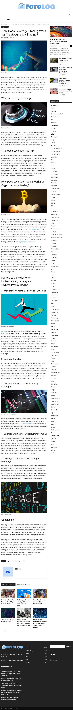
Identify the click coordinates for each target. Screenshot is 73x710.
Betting (53, 131)
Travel (9, 19)
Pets (52, 361)
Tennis (53, 418)
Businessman (55, 151)
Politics (53, 367)
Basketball (54, 125)
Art (52, 120)
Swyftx (3, 331)
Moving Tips (55, 335)
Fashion (53, 232)
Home (8, 15)
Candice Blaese (54, 46)
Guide (53, 272)
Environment (55, 220)
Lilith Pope (6, 37)
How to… (54, 289)
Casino (53, 163)
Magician (54, 315)
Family (53, 226)
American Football (57, 114)
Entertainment (22, 15)
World (53, 450)
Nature (53, 344)
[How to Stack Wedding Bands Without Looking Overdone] (54, 91)
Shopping (54, 384)
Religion (53, 375)
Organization (55, 352)
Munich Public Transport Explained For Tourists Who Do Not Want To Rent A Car (11, 692)
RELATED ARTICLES (8, 585)
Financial (54, 246)
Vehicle (53, 438)
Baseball (54, 122)
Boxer (53, 143)
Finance (53, 243)
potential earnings (34, 229)
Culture (53, 191)
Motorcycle (54, 329)
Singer (53, 387)
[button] (69, 15)
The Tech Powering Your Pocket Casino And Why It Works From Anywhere (11, 673)
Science (53, 378)
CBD (52, 166)
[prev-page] (2, 631)
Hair (52, 275)
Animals (53, 117)
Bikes (52, 134)
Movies (53, 332)
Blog (52, 140)
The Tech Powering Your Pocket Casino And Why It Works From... (59, 41)
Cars (52, 160)
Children (54, 171)
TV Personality (55, 430)
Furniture (54, 255)
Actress (53, 111)
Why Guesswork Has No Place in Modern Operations (65, 60)
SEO (52, 381)
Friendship (54, 252)
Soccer (53, 395)
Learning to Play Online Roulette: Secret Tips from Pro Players (7, 601)
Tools (52, 424)
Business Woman (56, 148)
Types (53, 433)
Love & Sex (54, 312)
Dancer (53, 197)
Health (53, 278)
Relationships (55, 372)
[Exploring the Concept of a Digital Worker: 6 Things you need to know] (24, 593)
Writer (53, 453)
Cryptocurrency (10, 24)
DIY (52, 206)
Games (30, 15)
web (52, 444)
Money (53, 326)
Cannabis (54, 157)
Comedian (54, 174)
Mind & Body (55, 321)
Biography (54, 137)
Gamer (53, 260)
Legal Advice (55, 309)
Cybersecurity (55, 194)
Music (53, 338)
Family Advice (55, 229)
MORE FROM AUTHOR (23, 585)
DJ (51, 209)
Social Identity (55, 398)
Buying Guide (55, 154)
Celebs (53, 168)
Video (53, 441)
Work (23, 561)
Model (53, 324)
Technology (50, 15)
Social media (55, 404)
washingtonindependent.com (25, 242)
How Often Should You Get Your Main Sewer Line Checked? (39, 601)
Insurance (54, 301)
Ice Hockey (54, 292)
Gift (52, 269)
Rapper (53, 370)
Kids (52, 303)
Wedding (54, 447)
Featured (54, 240)
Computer (54, 180)
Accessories (55, 105)
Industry (53, 298)
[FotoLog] (36, 6)
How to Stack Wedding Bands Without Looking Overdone (65, 91)
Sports (53, 407)
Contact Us (58, 15)
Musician (54, 341)
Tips (13, 561)
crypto (8, 561)
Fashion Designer (56, 234)
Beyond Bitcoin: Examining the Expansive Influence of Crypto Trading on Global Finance (40, 623)
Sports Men (54, 410)
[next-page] (5, 631)
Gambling (54, 257)
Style (43, 15)
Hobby (53, 283)
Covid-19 (54, 186)
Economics (54, 212)
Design (53, 203)
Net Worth (37, 15)
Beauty (53, 128)
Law (52, 306)
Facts (52, 223)
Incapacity (54, 295)
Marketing (54, 318)
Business (14, 15)
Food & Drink (55, 249)
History (53, 280)
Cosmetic (54, 183)
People (53, 358)
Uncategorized (55, 436)
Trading (18, 561)
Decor (53, 200)
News (53, 349)
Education (54, 214)
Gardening (54, 266)
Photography (55, 364)
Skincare (54, 392)
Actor (52, 108)
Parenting (54, 355)
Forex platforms (27, 424)
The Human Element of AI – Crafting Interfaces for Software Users (11, 685)
